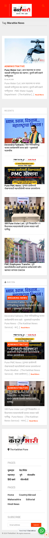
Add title (10, 282)
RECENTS (9, 111)
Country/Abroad (27, 495)
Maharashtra (14, 499)
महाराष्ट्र (11, 475)
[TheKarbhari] (20, 10)
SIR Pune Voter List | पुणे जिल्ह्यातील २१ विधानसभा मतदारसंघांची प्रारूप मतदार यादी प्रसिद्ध (22, 226)
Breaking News (17, 298)
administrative (15, 66)
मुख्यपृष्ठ (11, 470)
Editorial (30, 499)
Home (11, 495)
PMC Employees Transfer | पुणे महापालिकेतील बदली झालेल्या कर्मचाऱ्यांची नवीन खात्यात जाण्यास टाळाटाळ (23, 267)
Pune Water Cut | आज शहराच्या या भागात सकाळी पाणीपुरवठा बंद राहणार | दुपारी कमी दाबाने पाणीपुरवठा (24, 73)
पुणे (21, 475)
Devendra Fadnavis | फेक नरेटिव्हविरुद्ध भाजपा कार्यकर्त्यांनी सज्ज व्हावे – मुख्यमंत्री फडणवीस (22, 147)
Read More (39, 95)
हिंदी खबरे (11, 479)
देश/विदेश (23, 470)
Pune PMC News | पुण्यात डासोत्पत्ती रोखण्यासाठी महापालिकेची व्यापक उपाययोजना (23, 352)
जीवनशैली (24, 479)
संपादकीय (31, 475)
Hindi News (13, 504)
